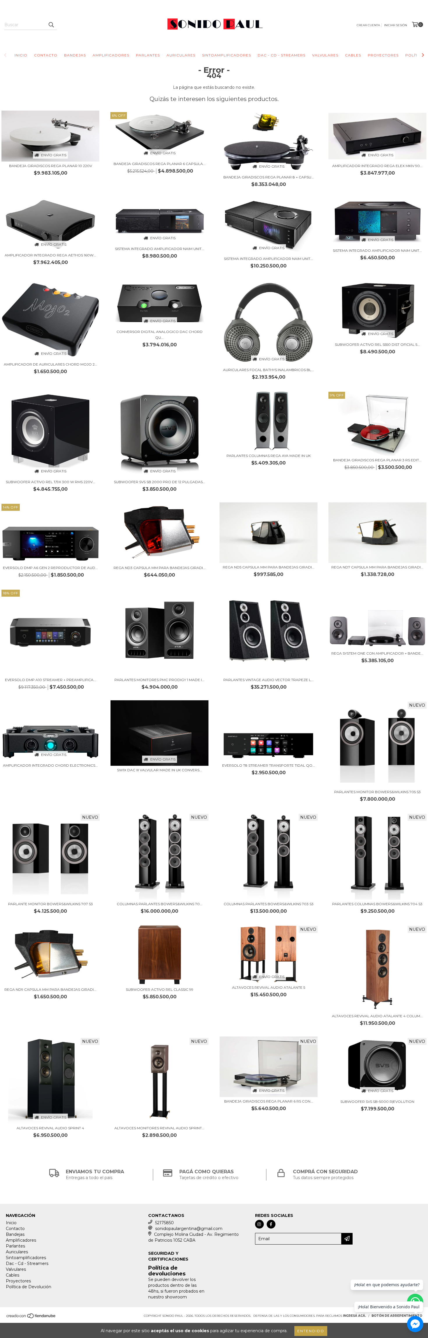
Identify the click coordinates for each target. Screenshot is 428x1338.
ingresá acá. (354, 1316)
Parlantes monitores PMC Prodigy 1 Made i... (159, 680)
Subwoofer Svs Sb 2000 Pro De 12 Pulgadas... (159, 482)
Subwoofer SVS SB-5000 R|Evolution (377, 1101)
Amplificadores (111, 55)
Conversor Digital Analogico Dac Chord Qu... (159, 334)
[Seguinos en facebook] (271, 1224)
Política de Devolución (28, 1286)
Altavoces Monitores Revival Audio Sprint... (159, 1128)
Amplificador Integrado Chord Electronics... (50, 765)
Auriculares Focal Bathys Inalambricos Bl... (268, 370)
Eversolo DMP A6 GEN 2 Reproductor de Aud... (50, 568)
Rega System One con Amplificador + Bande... (377, 653)
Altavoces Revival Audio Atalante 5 (268, 987)
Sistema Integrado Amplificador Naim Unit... (159, 249)
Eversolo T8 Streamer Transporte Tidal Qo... (268, 765)
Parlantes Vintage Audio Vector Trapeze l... (268, 680)
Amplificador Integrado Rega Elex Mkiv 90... (377, 166)
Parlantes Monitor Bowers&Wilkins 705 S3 (377, 792)
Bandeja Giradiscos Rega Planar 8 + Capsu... (268, 177)
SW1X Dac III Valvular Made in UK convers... (159, 770)
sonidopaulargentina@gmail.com (188, 1228)
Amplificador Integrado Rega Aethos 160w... (50, 255)
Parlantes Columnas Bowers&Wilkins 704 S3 (377, 904)
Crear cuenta (368, 25)
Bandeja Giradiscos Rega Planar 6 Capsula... (160, 164)
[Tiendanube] (31, 1317)
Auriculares (181, 55)
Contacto (45, 55)
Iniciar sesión (395, 25)
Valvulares (325, 55)
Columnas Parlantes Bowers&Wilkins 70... (159, 904)
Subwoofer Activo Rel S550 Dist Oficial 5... (377, 344)
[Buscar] (51, 25)
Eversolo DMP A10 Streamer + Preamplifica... (50, 680)
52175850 (164, 1222)
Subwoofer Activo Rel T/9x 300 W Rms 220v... (50, 482)
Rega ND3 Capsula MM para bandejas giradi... (160, 568)
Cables (353, 55)
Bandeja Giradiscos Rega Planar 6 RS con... (268, 1101)
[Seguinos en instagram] (259, 1224)
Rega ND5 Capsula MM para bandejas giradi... (268, 567)
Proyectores (383, 55)
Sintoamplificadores (226, 55)
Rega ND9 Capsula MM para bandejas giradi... (50, 989)
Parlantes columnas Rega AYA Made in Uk (269, 455)
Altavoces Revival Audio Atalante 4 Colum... (377, 1016)
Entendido (310, 1331)
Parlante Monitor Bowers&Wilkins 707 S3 (50, 904)
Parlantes (148, 55)
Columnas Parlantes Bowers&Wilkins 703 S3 (269, 904)
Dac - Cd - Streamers (281, 55)
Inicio (21, 55)
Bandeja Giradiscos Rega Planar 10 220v (50, 166)
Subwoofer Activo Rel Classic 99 (159, 989)
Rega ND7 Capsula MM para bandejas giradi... (377, 567)
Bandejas (75, 55)
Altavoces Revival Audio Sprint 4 (50, 1128)
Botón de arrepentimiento (397, 1316)
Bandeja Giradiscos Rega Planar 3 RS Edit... (377, 460)
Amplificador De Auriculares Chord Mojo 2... (50, 364)
